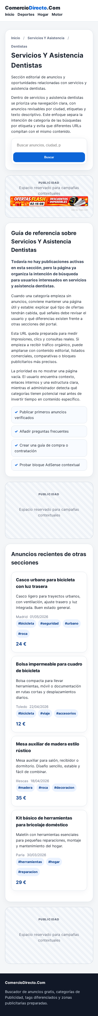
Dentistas (19, 46)
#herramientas (30, 862)
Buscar (49, 157)
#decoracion (64, 787)
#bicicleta (26, 623)
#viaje (45, 713)
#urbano (71, 623)
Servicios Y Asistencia (46, 38)
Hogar (43, 14)
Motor (57, 14)
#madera (25, 787)
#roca (22, 634)
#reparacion (28, 872)
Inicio (9, 14)
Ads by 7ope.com (79, 210)
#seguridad (49, 623)
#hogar (54, 862)
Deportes (26, 14)
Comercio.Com (32, 8)
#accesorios (66, 713)
